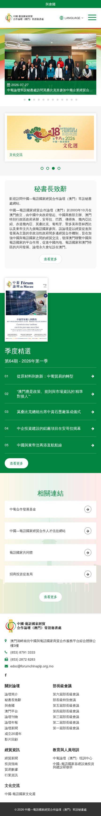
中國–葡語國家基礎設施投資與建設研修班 (73, 765)
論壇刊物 (11, 716)
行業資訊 (11, 775)
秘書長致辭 (13, 699)
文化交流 (16, 154)
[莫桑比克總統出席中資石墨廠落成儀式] (92, 411)
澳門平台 (11, 711)
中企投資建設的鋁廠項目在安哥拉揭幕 (49, 428)
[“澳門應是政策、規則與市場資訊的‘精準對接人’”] (92, 393)
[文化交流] (50, 137)
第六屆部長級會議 (66, 694)
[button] (92, 17)
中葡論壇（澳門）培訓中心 (72, 758)
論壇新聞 (11, 727)
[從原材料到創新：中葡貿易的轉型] (92, 375)
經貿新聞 (11, 758)
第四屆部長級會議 (66, 711)
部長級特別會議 (64, 699)
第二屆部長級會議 (66, 722)
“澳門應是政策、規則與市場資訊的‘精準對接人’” (50, 394)
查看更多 (50, 258)
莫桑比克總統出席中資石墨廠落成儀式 (49, 411)
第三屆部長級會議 (66, 716)
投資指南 (11, 763)
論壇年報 (11, 722)
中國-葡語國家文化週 (20, 793)
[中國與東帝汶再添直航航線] (92, 445)
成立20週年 (13, 733)
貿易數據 (11, 769)
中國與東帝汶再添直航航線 (39, 445)
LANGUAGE (72, 18)
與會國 (50, 4)
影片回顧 (11, 739)
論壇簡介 (11, 694)
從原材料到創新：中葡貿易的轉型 (45, 376)
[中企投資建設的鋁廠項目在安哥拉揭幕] (92, 428)
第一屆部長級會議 (66, 727)
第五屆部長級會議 (66, 705)
